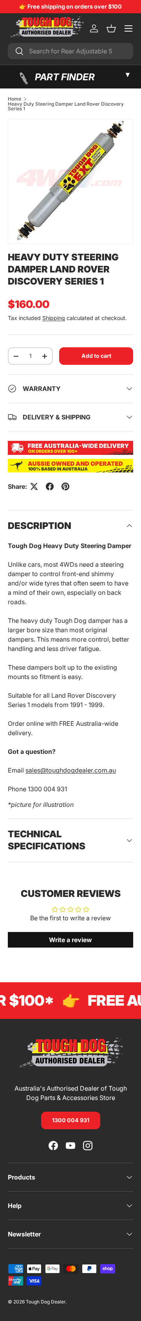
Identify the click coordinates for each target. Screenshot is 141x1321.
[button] (111, 28)
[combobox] (70, 51)
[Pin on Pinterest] (65, 486)
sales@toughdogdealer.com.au (70, 770)
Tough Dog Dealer (45, 1302)
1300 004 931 (70, 1120)
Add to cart (96, 355)
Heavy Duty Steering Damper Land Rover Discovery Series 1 (66, 106)
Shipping (53, 318)
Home (14, 99)
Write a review (70, 940)
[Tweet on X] (34, 486)
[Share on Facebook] (50, 486)
